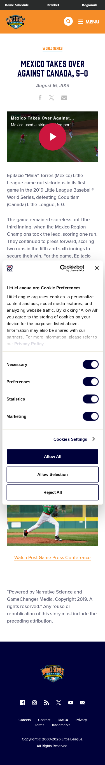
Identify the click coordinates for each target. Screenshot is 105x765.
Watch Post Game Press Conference (52, 558)
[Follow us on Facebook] (22, 702)
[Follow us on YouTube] (70, 702)
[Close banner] (97, 268)
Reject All (52, 492)
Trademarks (61, 725)
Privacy (81, 720)
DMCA (63, 720)
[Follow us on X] (58, 702)
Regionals (89, 5)
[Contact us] (82, 702)
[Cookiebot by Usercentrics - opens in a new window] (62, 268)
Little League (72, 739)
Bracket (53, 5)
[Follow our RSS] (46, 702)
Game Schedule (17, 5)
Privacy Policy (29, 343)
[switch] (91, 381)
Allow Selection (52, 474)
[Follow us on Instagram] (34, 702)
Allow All (52, 456)
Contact (44, 720)
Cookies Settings (70, 439)
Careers (24, 720)
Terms (39, 725)
